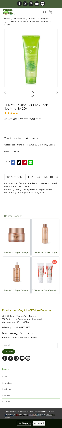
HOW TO (6, 401)
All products (7, 382)
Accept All (39, 423)
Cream (52, 144)
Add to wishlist (13, 138)
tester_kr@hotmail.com (22, 333)
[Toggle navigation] (58, 12)
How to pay (7, 389)
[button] (44, 12)
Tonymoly (31, 144)
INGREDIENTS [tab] (51, 177)
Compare (33, 138)
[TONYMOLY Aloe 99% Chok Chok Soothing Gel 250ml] (31, 58)
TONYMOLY (17, 151)
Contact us (7, 395)
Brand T (20, 144)
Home (4, 376)
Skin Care (42, 144)
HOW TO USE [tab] (34, 177)
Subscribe (8, 351)
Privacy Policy (35, 414)
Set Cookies (23, 423)
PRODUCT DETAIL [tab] (15, 177)
